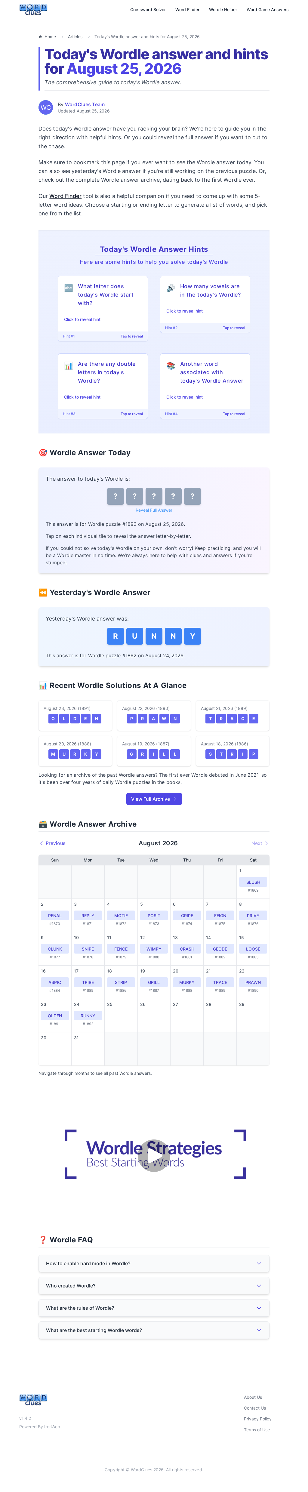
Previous (55, 843)
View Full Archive (150, 799)
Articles (75, 36)
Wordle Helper (223, 9)
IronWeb (52, 1426)
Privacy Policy (258, 1418)
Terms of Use (257, 1429)
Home (50, 36)
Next (256, 843)
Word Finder (187, 9)
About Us (253, 1397)
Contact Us (255, 1407)
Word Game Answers (268, 9)
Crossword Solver (148, 9)
